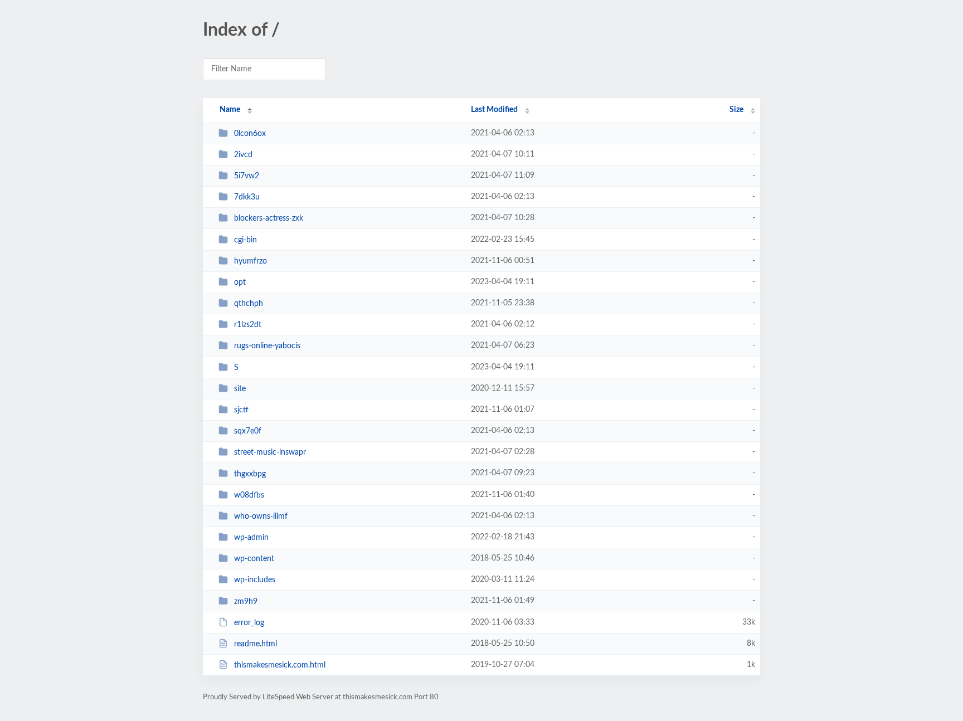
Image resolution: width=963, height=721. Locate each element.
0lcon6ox (250, 134)
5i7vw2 (246, 176)
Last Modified (494, 110)
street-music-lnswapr (270, 452)
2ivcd (243, 155)
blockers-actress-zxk (268, 218)
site (240, 389)
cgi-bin (245, 240)
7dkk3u (247, 197)
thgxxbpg (250, 474)
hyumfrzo (250, 261)
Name (230, 110)
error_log (249, 623)
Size (736, 110)
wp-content (254, 559)
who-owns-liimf (261, 516)
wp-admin (251, 538)
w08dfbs (249, 495)
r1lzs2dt (247, 325)
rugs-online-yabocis (267, 346)
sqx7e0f (247, 431)
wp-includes (254, 580)
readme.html (255, 644)
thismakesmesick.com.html (279, 665)
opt (240, 282)
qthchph (248, 304)
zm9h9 (245, 601)
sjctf (241, 410)
